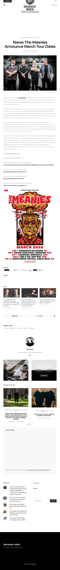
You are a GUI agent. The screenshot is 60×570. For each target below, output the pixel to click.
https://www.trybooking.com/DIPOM (13, 178)
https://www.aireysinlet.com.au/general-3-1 (15, 185)
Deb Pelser (34, 51)
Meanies (19, 328)
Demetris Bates (48, 371)
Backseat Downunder (26, 37)
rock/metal (31, 328)
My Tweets (36, 483)
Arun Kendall (11, 421)
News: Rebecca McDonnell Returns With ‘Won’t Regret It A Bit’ (18, 506)
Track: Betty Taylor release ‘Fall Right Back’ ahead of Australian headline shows (18, 513)
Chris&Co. (33, 564)
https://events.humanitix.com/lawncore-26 (14, 171)
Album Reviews (42, 364)
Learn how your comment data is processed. (38, 470)
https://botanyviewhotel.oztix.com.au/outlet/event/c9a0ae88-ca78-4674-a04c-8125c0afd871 (28, 164)
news (25, 328)
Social (35, 488)
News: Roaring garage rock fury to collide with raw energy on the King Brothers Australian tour (47, 301)
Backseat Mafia (11, 544)
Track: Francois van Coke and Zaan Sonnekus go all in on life (44, 414)
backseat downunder (10, 328)
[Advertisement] (30, 22)
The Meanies (22, 98)
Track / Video (16, 363)
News (37, 37)
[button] (56, 5)
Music (34, 37)
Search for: (36, 498)
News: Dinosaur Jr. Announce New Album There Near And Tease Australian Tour (17, 499)
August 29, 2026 (20, 421)
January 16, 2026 (26, 51)
